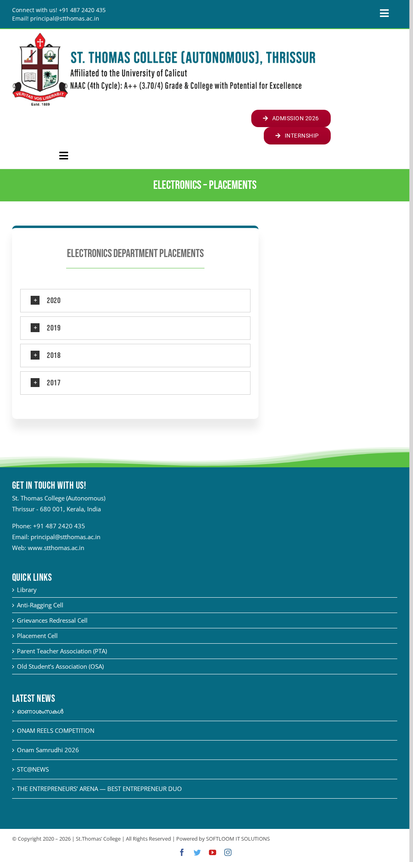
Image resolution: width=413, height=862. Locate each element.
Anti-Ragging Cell (40, 605)
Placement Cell (37, 636)
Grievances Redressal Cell (52, 620)
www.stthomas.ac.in (56, 548)
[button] (135, 300)
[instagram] (228, 852)
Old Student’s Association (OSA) (60, 666)
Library (27, 590)
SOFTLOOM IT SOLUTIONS (238, 838)
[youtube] (212, 852)
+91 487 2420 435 (59, 526)
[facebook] (182, 852)
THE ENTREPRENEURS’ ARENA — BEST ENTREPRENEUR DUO (99, 789)
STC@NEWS (33, 769)
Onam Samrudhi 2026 (48, 750)
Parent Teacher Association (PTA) (62, 651)
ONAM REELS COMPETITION (55, 730)
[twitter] (197, 852)
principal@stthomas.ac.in (65, 537)
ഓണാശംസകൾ (40, 711)
